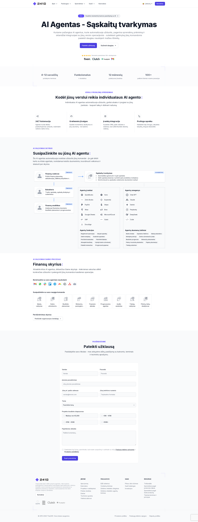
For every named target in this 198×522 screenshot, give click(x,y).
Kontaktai (160, 4)
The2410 (50, 516)
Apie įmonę (84, 483)
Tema (64, 401)
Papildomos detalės (69, 429)
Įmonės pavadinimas (69, 380)
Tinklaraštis (148, 483)
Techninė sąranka (87, 496)
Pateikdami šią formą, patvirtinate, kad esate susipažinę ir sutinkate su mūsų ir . (100, 451)
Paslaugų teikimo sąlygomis (125, 449)
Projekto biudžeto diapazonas (73, 411)
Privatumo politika (121, 516)
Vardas (64, 369)
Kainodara (84, 486)
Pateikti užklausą (88, 45)
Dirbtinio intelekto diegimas (110, 488)
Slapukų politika (154, 516)
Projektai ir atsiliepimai (88, 488)
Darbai (83, 493)
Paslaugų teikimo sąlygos (138, 516)
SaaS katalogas (130, 486)
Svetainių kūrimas (106, 486)
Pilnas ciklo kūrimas (131, 483)
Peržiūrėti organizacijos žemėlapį (47, 319)
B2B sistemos (105, 483)
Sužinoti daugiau (107, 45)
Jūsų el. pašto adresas (70, 390)
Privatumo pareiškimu (71, 452)
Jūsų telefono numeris (108, 390)
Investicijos (128, 488)
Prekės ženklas (86, 491)
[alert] (99, 16)
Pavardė (103, 369)
